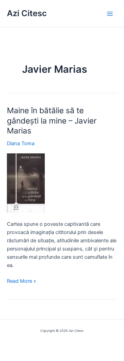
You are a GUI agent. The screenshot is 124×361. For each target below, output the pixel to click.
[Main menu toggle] (110, 14)
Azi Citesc (27, 13)
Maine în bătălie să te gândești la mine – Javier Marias (51, 121)
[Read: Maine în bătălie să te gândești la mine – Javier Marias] (26, 182)
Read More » (21, 281)
